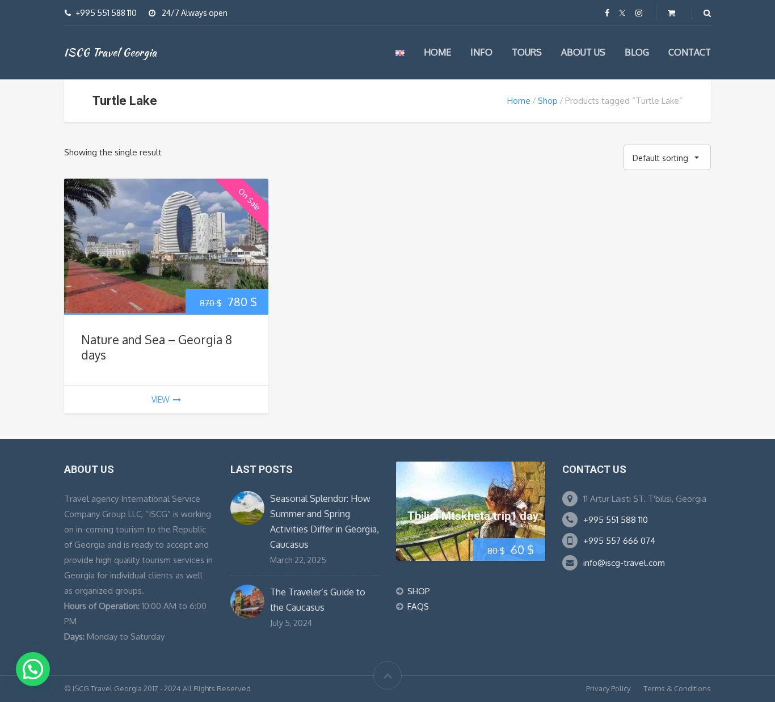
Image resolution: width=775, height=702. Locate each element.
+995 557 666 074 (619, 540)
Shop (548, 100)
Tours (527, 52)
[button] (33, 669)
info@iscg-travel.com (624, 562)
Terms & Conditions (677, 688)
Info (481, 52)
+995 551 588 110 (615, 519)
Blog (637, 52)
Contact (689, 52)
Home (437, 52)
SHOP (418, 591)
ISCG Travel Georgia (110, 52)
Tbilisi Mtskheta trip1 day (472, 516)
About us (583, 52)
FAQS (418, 606)
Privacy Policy (608, 688)
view (160, 399)
